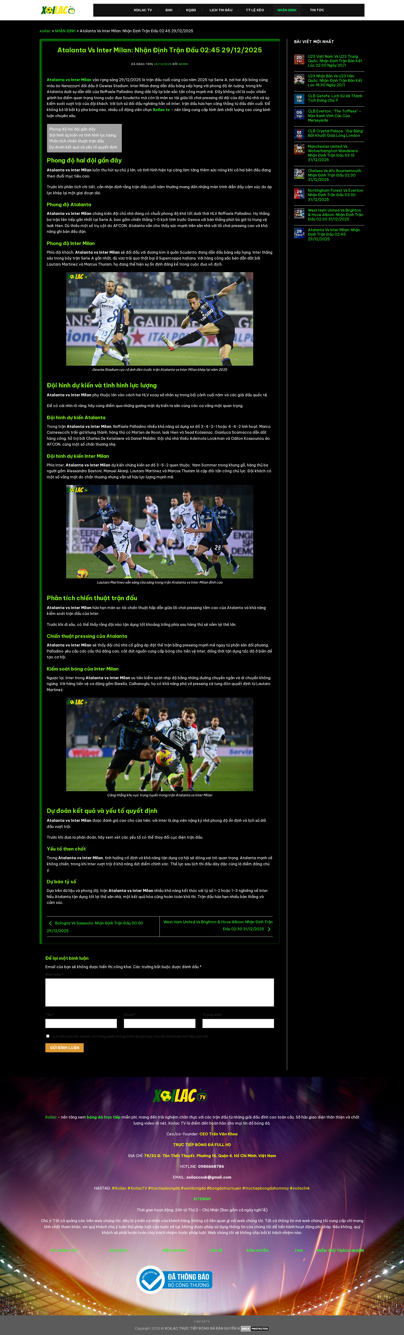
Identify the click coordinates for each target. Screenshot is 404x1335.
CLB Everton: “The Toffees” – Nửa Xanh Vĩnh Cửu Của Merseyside (334, 115)
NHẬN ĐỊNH (287, 10)
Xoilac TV (143, 10)
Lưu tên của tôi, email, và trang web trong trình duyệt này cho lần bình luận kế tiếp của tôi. (131, 1036)
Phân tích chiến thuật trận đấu (76, 141)
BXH (169, 10)
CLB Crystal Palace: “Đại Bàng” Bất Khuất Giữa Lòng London (336, 133)
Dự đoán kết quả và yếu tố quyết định (83, 147)
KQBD (191, 10)
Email (130, 1015)
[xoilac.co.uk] (63, 10)
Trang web (211, 1015)
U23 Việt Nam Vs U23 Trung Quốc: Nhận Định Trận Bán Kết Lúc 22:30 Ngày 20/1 (335, 61)
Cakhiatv (202, 1321)
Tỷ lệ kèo (255, 10)
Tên (49, 1015)
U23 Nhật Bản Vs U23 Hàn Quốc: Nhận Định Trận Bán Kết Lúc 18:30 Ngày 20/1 (335, 80)
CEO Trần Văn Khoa (218, 1134)
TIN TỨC (317, 10)
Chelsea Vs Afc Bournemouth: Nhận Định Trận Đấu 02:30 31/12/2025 (335, 175)
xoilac (45, 31)
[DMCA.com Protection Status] (255, 1328)
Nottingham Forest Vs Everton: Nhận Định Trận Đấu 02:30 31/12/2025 (336, 195)
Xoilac (51, 1117)
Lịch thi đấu (221, 10)
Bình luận (54, 974)
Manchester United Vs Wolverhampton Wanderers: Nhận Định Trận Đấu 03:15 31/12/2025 (333, 153)
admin (183, 64)
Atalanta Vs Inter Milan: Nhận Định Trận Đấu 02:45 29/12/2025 (334, 234)
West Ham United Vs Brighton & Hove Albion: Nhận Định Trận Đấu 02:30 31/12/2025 (335, 214)
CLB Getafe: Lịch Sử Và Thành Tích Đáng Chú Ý (335, 98)
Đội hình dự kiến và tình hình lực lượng (82, 135)
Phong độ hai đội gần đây (72, 129)
